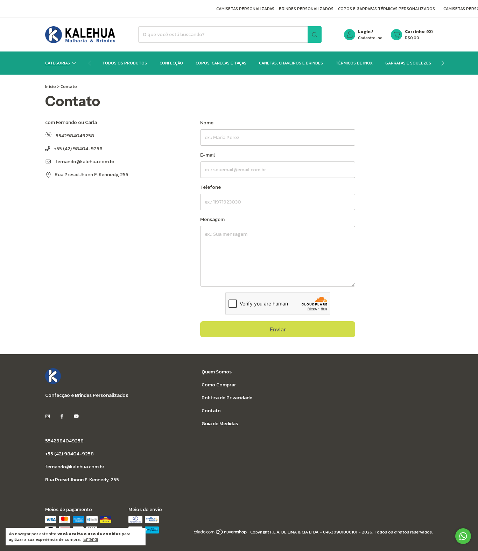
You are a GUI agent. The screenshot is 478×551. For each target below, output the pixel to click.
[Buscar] (315, 34)
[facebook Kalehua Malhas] (61, 416)
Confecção (171, 63)
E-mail (207, 155)
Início (50, 86)
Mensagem (212, 219)
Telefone (210, 187)
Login (364, 31)
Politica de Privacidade (227, 397)
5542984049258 (74, 135)
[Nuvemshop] (221, 534)
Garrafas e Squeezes (408, 63)
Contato (211, 410)
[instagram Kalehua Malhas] (47, 416)
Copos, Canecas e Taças (221, 63)
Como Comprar (219, 384)
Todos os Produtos (124, 63)
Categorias (57, 63)
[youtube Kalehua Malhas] (76, 416)
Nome (206, 122)
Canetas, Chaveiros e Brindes (291, 63)
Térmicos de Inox (354, 63)
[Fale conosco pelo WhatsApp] (463, 536)
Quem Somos (217, 372)
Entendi (90, 539)
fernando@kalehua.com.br (84, 161)
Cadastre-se (370, 38)
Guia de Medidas (220, 423)
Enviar (278, 329)
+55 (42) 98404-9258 (78, 148)
